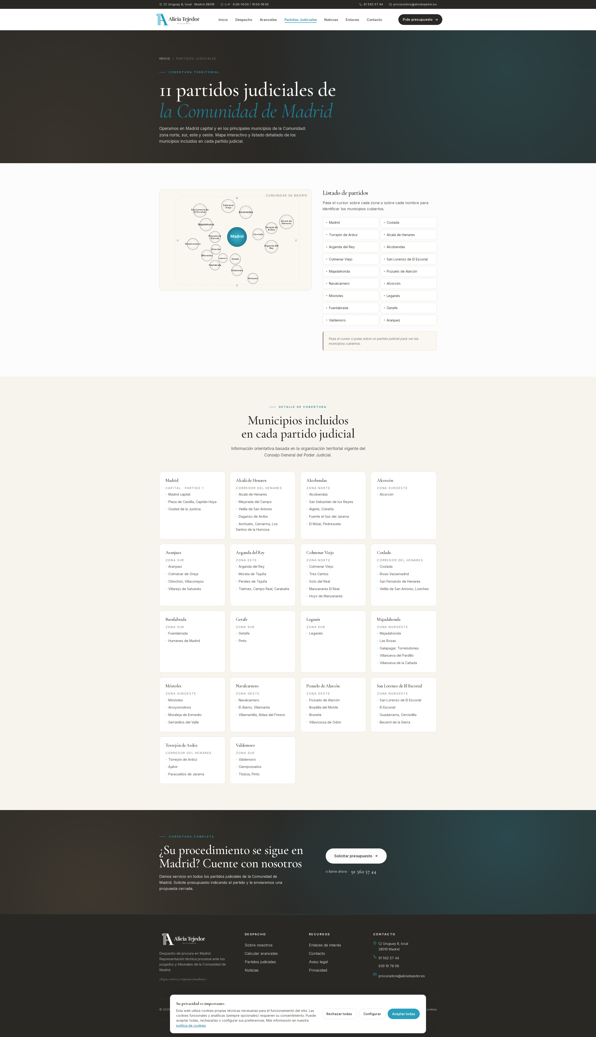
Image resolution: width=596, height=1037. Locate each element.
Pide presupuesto (418, 19)
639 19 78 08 (389, 966)
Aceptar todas (403, 1014)
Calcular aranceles (261, 953)
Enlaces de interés (325, 945)
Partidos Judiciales (300, 20)
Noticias (331, 20)
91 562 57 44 (373, 4)
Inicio (223, 20)
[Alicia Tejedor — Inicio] (178, 19)
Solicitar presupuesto (353, 856)
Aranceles (268, 20)
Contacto (374, 20)
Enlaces (352, 20)
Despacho (243, 20)
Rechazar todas (339, 1014)
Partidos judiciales (260, 961)
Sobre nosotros (259, 945)
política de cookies (191, 1025)
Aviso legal (318, 961)
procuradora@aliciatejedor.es (415, 4)
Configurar (372, 1014)
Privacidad (318, 970)
